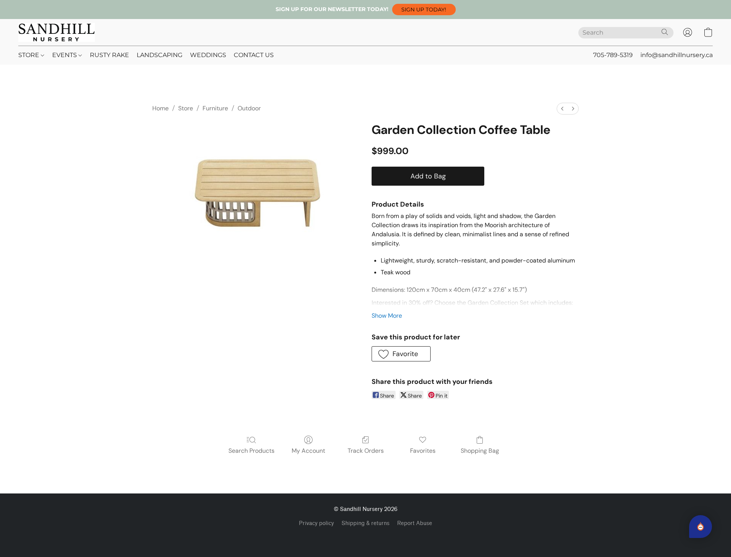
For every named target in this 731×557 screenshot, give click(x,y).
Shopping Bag (480, 451)
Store (185, 108)
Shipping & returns (365, 523)
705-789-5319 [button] (613, 55)
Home (160, 108)
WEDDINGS (208, 55)
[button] (424, 9)
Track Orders (366, 451)
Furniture (215, 108)
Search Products (251, 451)
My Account (308, 451)
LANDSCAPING (159, 55)
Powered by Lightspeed (365, 536)
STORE (29, 55)
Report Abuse (414, 523)
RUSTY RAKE (109, 55)
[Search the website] (664, 32)
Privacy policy (316, 523)
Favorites (423, 451)
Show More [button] (387, 316)
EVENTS (65, 55)
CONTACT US (254, 55)
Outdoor (249, 108)
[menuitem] (562, 108)
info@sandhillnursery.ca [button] (676, 55)
